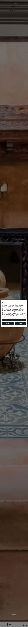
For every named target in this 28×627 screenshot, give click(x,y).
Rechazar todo (7, 323)
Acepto (20, 323)
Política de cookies (13, 316)
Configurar (14, 320)
